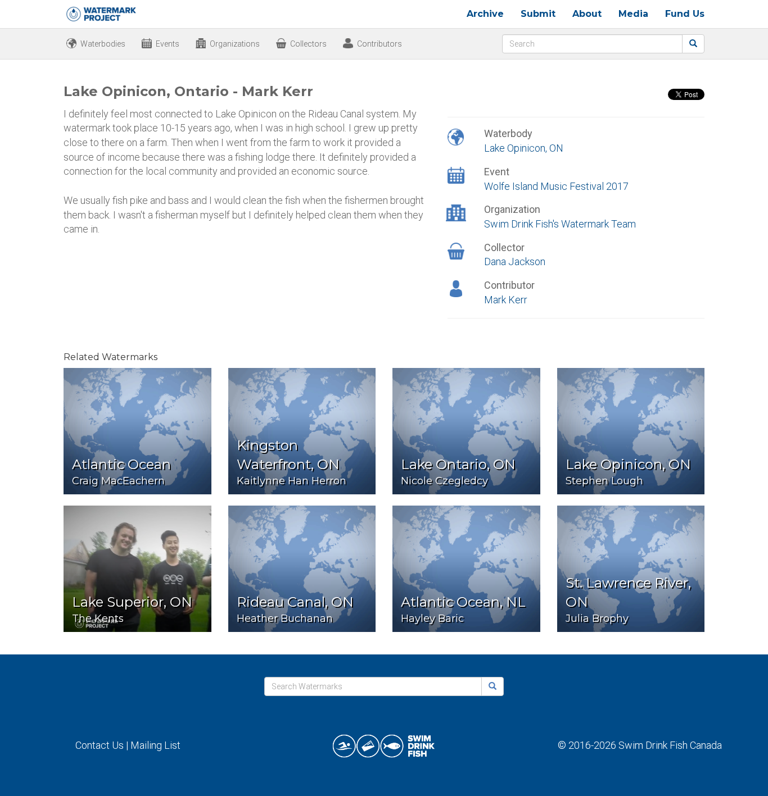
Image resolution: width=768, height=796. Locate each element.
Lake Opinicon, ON (523, 148)
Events (167, 43)
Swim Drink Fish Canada (670, 745)
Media (633, 13)
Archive (485, 13)
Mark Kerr (505, 300)
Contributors (379, 43)
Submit (538, 13)
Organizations (235, 43)
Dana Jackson (514, 261)
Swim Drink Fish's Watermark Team (560, 224)
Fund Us (684, 13)
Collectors (308, 43)
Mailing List (155, 745)
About (587, 13)
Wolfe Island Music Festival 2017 (556, 186)
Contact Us (99, 745)
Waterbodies (102, 43)
